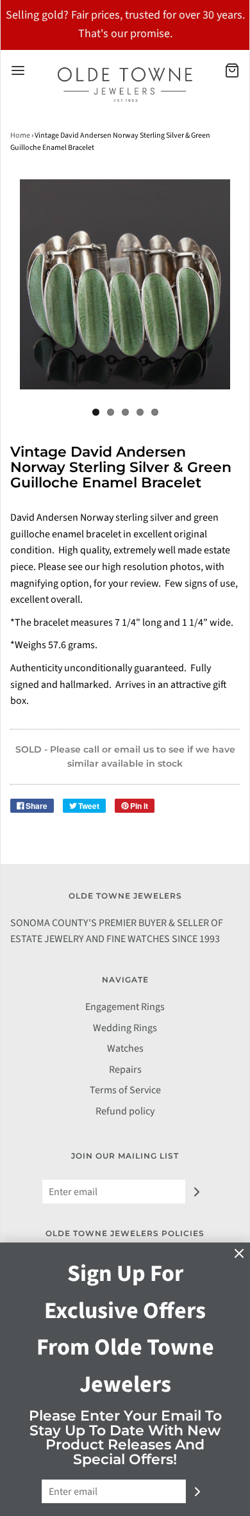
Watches (125, 1048)
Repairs (125, 1070)
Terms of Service (125, 1090)
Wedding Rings (125, 1028)
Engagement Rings (125, 1007)
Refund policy (125, 1111)
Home (20, 135)
